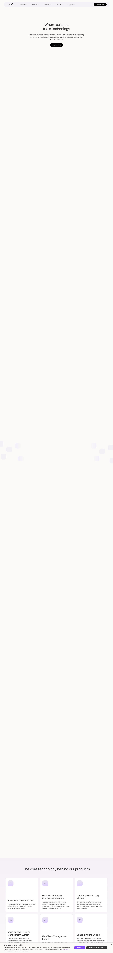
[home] (11, 4)
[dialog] (56, 948)
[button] (23, 4)
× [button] (111, 944)
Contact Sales (100, 4)
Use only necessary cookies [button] (97, 947)
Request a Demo (56, 45)
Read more (65, 949)
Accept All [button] (80, 947)
